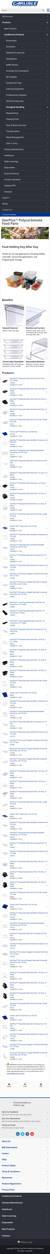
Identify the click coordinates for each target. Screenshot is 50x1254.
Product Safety (8, 1165)
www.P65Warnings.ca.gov (15, 1073)
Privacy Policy (8, 1189)
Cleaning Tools (12, 119)
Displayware (11, 58)
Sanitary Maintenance (13, 149)
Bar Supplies (11, 77)
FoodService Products (14, 34)
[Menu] (48, 10)
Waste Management (15, 137)
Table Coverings (11, 161)
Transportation (12, 131)
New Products (10, 28)
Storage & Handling (15, 107)
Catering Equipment (15, 89)
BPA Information (9, 1147)
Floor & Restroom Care (16, 125)
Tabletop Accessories (15, 52)
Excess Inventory (11, 173)
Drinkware (10, 46)
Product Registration (11, 1183)
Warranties (7, 1177)
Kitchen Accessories (14, 101)
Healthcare (9, 155)
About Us (6, 1141)
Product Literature (12, 179)
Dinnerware (11, 40)
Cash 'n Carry (12, 143)
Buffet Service (12, 64)
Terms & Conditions (11, 1171)
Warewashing (12, 113)
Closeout (8, 191)
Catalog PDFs (10, 185)
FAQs (4, 1159)
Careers (5, 1153)
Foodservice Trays (14, 83)
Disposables (9, 167)
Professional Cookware (16, 95)
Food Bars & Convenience (17, 71)
